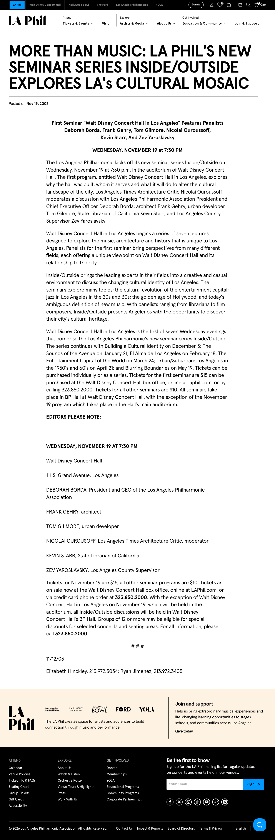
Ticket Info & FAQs (22, 780)
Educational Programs (123, 787)
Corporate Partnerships (124, 799)
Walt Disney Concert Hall (45, 4)
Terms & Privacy (210, 828)
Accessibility (18, 806)
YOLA (159, 4)
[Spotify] (215, 802)
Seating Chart (19, 787)
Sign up (253, 784)
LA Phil (17, 4)
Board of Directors (181, 828)
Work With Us (68, 799)
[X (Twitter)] (179, 802)
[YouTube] (206, 802)
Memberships (117, 774)
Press (61, 793)
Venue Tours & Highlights (76, 787)
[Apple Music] (224, 802)
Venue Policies (19, 774)
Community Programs (123, 793)
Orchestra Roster (70, 780)
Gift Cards (16, 799)
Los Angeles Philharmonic (132, 4)
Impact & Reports (150, 828)
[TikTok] (197, 802)
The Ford (102, 4)
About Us (64, 768)
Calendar (15, 768)
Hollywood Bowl (79, 4)
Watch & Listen (69, 774)
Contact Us (124, 828)
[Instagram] (188, 802)
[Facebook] (170, 802)
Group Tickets (19, 793)
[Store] (229, 4)
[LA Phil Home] (27, 20)
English (240, 828)
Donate (196, 4)
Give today (184, 731)
